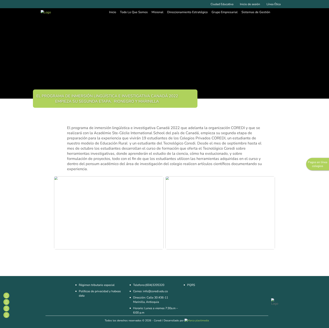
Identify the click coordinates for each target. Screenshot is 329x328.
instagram (6, 302)
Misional (157, 12)
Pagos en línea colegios (317, 164)
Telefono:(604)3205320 (148, 285)
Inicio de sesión (250, 4)
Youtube (6, 308)
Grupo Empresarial (225, 12)
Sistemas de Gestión (255, 12)
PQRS (191, 285)
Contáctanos (6, 315)
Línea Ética (274, 4)
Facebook (6, 295)
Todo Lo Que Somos (134, 12)
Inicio (112, 12)
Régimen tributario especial (97, 285)
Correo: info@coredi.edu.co (150, 291)
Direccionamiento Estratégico (187, 12)
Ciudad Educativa (222, 4)
